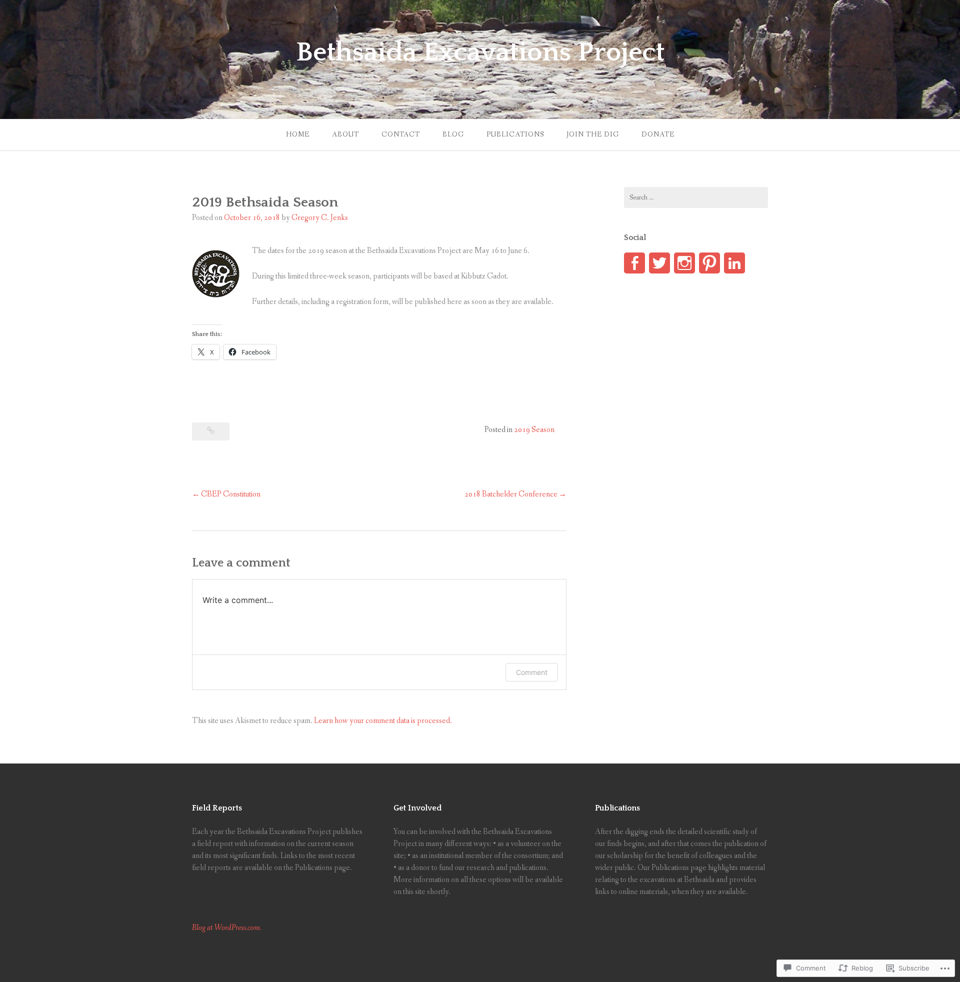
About (345, 134)
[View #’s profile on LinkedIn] (734, 263)
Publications (515, 134)
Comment (532, 672)
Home (298, 134)
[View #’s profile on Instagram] (684, 263)
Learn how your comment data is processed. (383, 721)
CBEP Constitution (230, 494)
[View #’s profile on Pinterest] (709, 263)
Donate (658, 134)
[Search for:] (696, 197)
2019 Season (534, 429)
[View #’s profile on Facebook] (634, 263)
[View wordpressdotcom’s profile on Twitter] (659, 263)
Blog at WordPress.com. (227, 927)
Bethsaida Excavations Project (480, 53)
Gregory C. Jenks (320, 217)
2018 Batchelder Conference (511, 494)
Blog (453, 134)
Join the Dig (592, 134)
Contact (401, 134)
